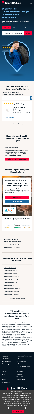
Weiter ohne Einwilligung (17, 408)
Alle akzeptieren (17, 411)
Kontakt (4, 379)
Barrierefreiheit (6, 382)
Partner (4, 377)
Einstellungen (28, 356)
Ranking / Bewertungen (23, 366)
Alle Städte (5, 356)
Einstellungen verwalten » (20, 405)
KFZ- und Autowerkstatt (11, 244)
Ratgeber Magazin (7, 361)
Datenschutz (20, 356)
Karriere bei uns (21, 379)
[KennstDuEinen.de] (12, 3)
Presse (3, 374)
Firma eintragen (6, 364)
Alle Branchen (5, 358)
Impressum (20, 371)
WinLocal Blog (20, 377)
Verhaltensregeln (21, 361)
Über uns (4, 371)
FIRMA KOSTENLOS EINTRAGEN (18, 159)
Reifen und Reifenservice (12, 247)
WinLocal (19, 374)
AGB (18, 358)
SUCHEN (28, 33)
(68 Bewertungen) (21, 104)
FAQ (18, 364)
